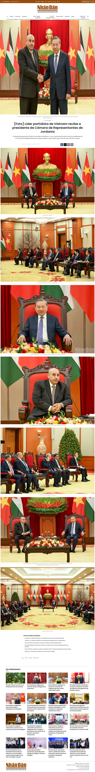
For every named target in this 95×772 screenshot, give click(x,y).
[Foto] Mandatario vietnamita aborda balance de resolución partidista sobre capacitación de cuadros (36, 708)
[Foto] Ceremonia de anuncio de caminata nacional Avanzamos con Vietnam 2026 (79, 727)
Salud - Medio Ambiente (36, 17)
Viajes (72, 16)
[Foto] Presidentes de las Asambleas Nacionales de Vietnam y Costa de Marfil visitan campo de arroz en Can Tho (79, 753)
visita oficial (36, 657)
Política (12, 16)
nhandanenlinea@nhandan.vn (82, 769)
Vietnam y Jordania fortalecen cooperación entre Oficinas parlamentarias (44, 638)
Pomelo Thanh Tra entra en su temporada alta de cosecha (15, 686)
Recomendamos (13, 669)
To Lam (26, 657)
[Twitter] (65, 144)
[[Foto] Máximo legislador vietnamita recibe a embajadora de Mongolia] (15, 698)
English (42, 1)
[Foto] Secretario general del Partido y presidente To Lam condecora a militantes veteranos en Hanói (57, 708)
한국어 (58, 1)
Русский (54, 1)
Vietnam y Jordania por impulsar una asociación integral (40, 651)
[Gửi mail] (68, 144)
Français (50, 1)
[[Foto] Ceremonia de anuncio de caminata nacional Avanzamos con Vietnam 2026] (79, 719)
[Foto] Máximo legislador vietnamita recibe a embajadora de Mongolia (13, 707)
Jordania (30, 657)
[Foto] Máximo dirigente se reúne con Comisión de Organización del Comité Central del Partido (56, 687)
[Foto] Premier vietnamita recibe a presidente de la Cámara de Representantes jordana (48, 649)
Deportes (67, 16)
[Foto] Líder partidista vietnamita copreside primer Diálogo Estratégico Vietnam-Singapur (36, 752)
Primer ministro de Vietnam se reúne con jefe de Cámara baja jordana (43, 643)
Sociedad (24, 16)
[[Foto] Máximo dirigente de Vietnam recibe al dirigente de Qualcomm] (37, 678)
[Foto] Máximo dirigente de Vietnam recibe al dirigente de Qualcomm (36, 686)
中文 (46, 1)
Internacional (59, 16)
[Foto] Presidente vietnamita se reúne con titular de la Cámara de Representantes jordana (46, 645)
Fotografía (47, 120)
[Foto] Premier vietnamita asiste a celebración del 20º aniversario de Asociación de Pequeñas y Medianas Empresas (57, 753)
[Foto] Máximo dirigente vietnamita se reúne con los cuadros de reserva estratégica (15, 727)
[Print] (72, 144)
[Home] (7, 16)
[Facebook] (61, 144)
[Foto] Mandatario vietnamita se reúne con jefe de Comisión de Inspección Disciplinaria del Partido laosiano (79, 687)
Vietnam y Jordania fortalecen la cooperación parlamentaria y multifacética (45, 640)
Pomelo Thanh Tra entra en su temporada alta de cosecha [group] (41, 19)
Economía (17, 16)
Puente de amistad (82, 17)
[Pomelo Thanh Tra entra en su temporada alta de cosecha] (15, 678)
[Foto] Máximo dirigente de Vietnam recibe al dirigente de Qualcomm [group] (73, 19)
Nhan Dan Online (47, 9)
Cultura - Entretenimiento (50, 17)
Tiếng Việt (37, 1)
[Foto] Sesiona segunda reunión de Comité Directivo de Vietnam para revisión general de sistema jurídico (79, 708)
